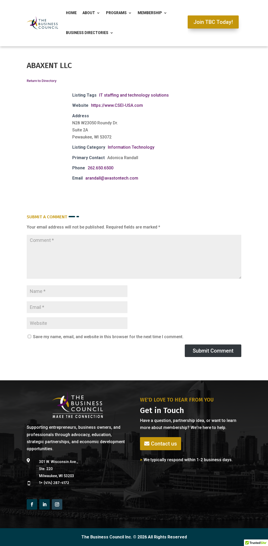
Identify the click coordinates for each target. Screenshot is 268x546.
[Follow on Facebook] (32, 504)
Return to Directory (41, 81)
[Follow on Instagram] (57, 504)
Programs (116, 13)
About (88, 13)
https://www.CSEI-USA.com (117, 105)
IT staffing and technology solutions (134, 95)
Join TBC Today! (213, 22)
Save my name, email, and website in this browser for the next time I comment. (108, 336)
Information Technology (131, 147)
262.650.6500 (100, 167)
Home (71, 13)
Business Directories (87, 33)
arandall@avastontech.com (111, 178)
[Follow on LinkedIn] (44, 504)
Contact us (164, 444)
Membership (150, 13)
